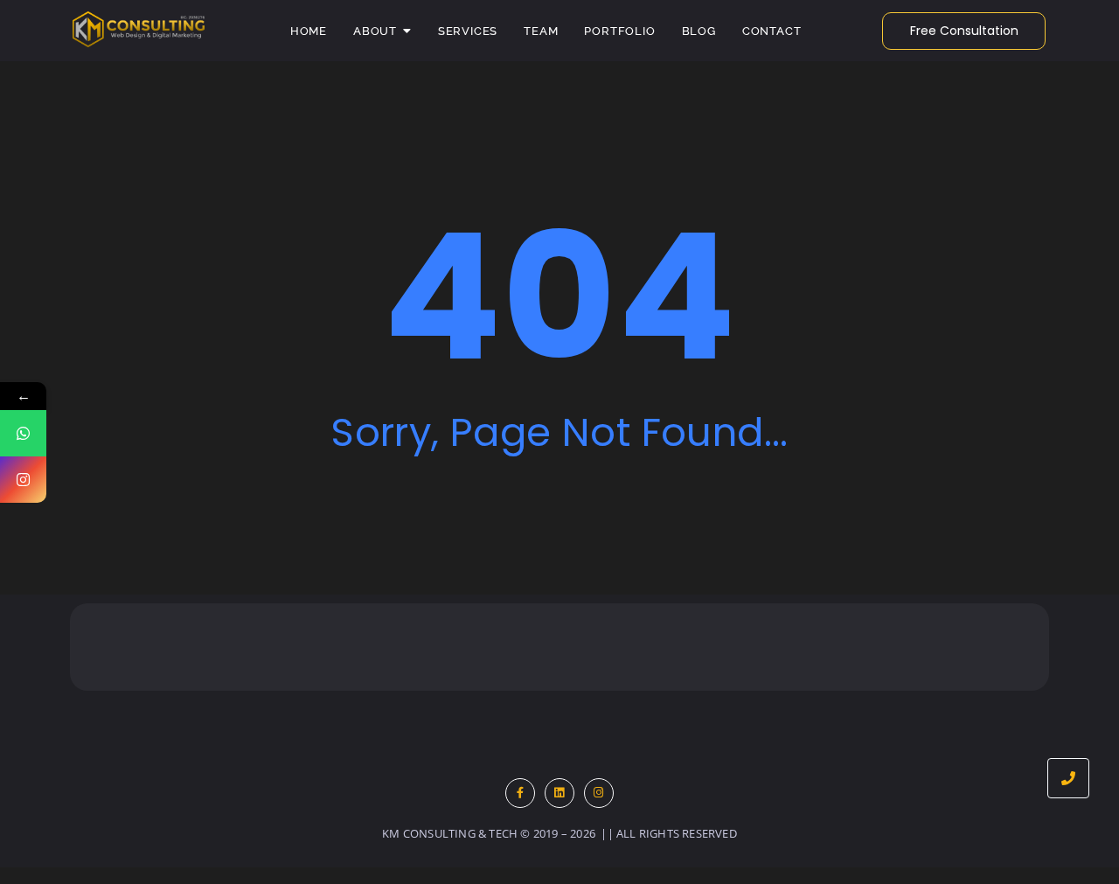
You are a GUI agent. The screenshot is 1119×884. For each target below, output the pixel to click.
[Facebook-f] (520, 793)
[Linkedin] (559, 793)
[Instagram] (599, 793)
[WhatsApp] (23, 433)
